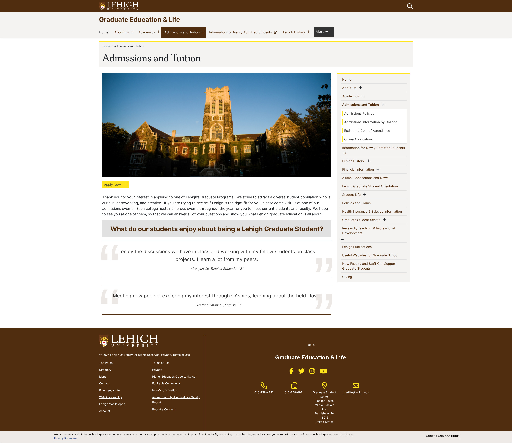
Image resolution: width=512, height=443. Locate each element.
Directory (105, 370)
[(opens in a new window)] (119, 6)
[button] (409, 6)
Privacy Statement (66, 439)
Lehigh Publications (363, 246)
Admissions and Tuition (183, 32)
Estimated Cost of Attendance (367, 130)
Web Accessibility (110, 397)
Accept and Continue (442, 436)
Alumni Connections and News (371, 177)
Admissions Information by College (370, 122)
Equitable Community (166, 383)
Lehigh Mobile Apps (112, 404)
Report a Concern (163, 409)
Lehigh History (295, 32)
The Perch (106, 363)
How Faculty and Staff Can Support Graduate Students (369, 266)
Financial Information (358, 169)
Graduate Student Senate (362, 219)
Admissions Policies (359, 113)
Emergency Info (109, 390)
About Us (122, 32)
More (322, 31)
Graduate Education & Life (139, 19)
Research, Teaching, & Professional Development (368, 230)
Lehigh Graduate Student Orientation (374, 186)
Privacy (166, 355)
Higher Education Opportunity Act (174, 376)
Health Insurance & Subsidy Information (374, 211)
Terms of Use (181, 355)
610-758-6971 (294, 392)
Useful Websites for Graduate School (374, 255)
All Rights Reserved (147, 355)
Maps (102, 376)
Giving (353, 276)
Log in (311, 345)
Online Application (358, 139)
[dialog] (256, 437)
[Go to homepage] (150, 341)
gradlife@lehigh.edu (356, 388)
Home (104, 32)
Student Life (352, 194)
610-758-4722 (264, 392)
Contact (104, 383)
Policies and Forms (363, 203)
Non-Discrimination (164, 390)
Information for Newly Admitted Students (243, 32)
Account (104, 411)
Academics (147, 32)
